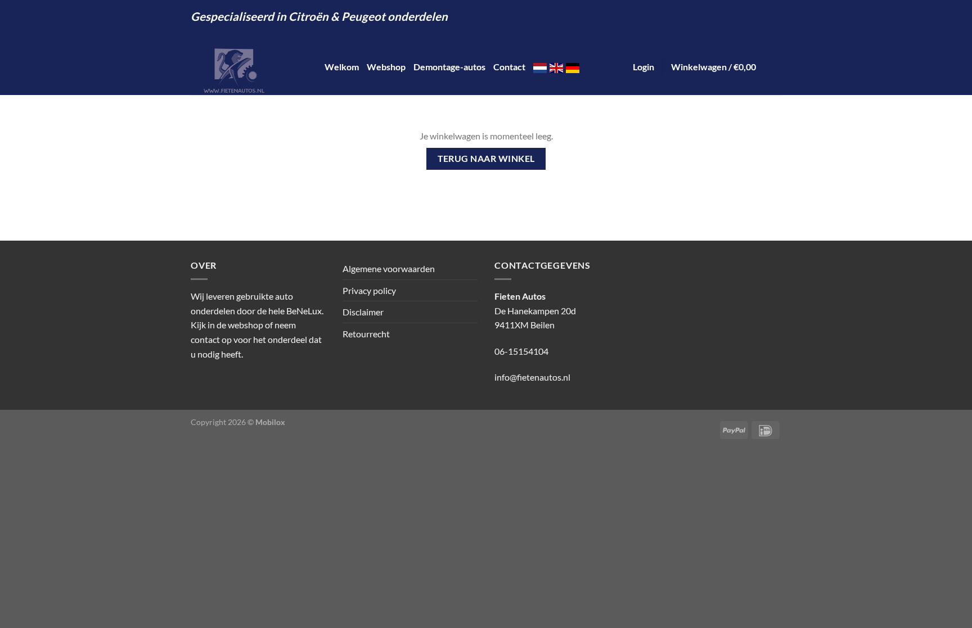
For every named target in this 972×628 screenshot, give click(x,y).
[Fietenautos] (249, 67)
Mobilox (270, 422)
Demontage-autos (449, 66)
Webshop (386, 66)
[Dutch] (540, 66)
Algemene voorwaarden (389, 268)
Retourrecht (366, 333)
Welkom (342, 66)
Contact (509, 66)
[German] (572, 66)
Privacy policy (369, 290)
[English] (556, 66)
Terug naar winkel (486, 158)
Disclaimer (363, 311)
